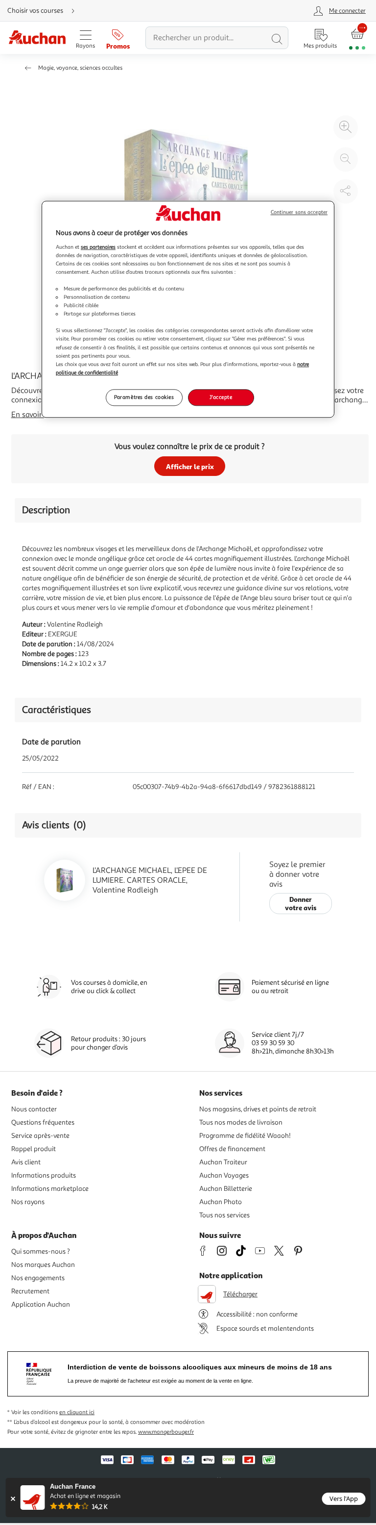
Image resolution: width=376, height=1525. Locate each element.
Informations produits (43, 1175)
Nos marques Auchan (43, 1265)
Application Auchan (40, 1304)
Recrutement (30, 1291)
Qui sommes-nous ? (40, 1251)
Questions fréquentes (42, 1122)
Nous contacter (34, 1109)
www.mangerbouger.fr (166, 1432)
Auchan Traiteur (223, 1162)
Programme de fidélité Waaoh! (245, 1135)
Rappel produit (33, 1149)
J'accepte (221, 397)
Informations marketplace (50, 1188)
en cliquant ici (76, 1412)
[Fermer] (13, 1499)
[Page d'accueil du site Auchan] (37, 38)
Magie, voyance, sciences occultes (80, 68)
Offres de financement (232, 1149)
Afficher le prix (190, 466)
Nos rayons (28, 1202)
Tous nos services (224, 1215)
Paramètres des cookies (144, 397)
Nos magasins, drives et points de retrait (257, 1109)
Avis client (26, 1162)
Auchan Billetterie (225, 1188)
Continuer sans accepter (299, 213)
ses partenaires (98, 246)
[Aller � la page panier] (357, 38)
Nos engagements (38, 1278)
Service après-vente (40, 1135)
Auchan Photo (220, 1202)
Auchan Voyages (224, 1175)
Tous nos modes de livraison (240, 1122)
